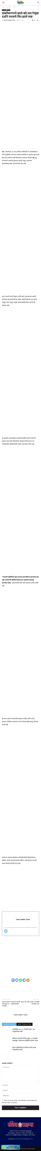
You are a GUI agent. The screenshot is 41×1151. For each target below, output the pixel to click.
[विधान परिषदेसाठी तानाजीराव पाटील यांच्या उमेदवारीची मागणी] (6, 1049)
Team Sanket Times (9, 20)
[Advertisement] (20, 87)
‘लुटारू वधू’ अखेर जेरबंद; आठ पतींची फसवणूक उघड (30, 1003)
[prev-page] (3, 1057)
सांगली (14, 7)
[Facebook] (4, 24)
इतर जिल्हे (9, 7)
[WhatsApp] (17, 24)
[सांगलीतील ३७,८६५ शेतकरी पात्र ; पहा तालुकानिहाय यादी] (6, 1031)
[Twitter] (8, 24)
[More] (21, 24)
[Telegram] (24, 980)
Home (3, 7)
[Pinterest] (12, 24)
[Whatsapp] (20, 980)
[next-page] (6, 1057)
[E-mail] (5, 931)
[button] (3, 2)
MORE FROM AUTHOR (24, 1024)
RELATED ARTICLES (9, 1024)
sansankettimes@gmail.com (24, 1139)
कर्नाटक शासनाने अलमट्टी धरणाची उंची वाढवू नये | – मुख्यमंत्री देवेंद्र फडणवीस (11, 1004)
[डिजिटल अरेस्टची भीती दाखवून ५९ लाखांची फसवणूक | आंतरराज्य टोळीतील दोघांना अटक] (6, 1040)
